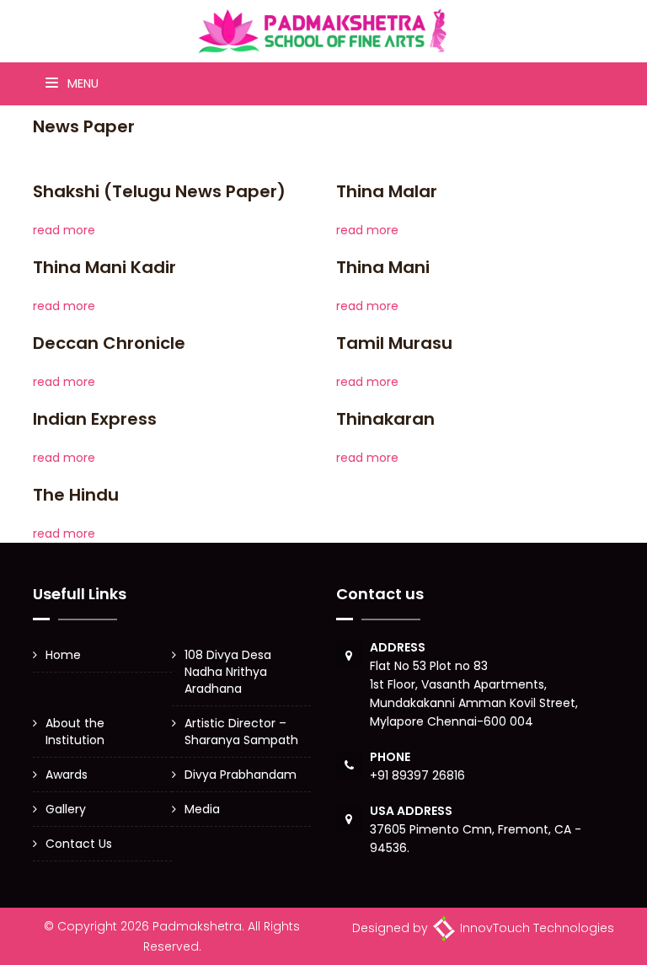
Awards (66, 774)
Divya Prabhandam (240, 774)
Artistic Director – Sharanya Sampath (241, 731)
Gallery (65, 809)
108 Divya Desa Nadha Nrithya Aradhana (227, 671)
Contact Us (78, 843)
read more (64, 230)
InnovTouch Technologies (535, 927)
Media (202, 809)
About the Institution (74, 731)
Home (63, 654)
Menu (81, 83)
